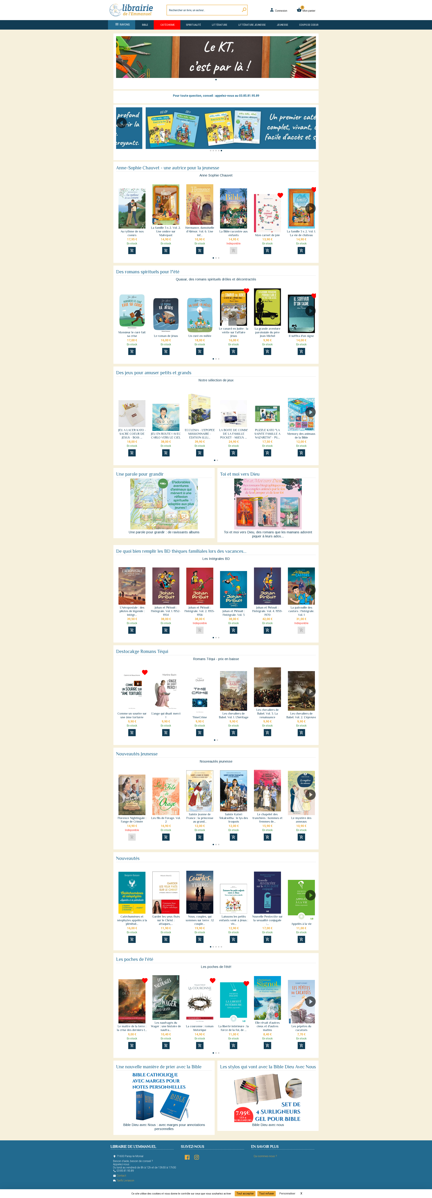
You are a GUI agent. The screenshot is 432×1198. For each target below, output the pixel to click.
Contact (119, 1175)
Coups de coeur (308, 24)
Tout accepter (245, 1193)
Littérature (219, 24)
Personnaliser (287, 1193)
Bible (145, 24)
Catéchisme (167, 24)
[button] (216, 79)
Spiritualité (193, 24)
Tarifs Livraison (123, 1180)
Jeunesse (282, 24)
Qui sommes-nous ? (265, 1156)
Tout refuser (266, 1193)
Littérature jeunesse (252, 24)
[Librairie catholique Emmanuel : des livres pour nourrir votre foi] (132, 18)
